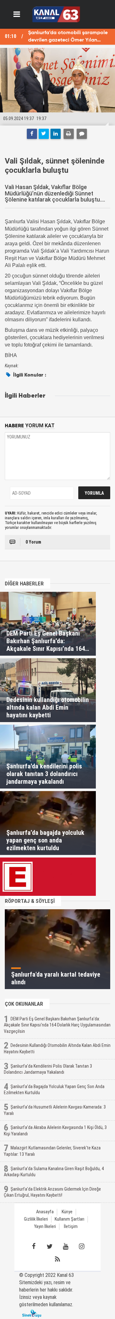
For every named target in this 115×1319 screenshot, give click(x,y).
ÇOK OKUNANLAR (24, 1004)
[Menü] (17, 14)
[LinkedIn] (55, 134)
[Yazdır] (69, 134)
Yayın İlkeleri (45, 1226)
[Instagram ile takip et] (81, 1246)
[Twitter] (44, 134)
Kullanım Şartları (69, 1219)
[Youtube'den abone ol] (65, 1246)
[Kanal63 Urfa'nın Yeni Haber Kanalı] (56, 14)
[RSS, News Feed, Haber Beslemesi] (57, 1259)
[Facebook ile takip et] (34, 1246)
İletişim (71, 1226)
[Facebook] (32, 134)
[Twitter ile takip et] (49, 1246)
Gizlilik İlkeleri (36, 1219)
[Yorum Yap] (82, 134)
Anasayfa (45, 1212)
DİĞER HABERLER (24, 583)
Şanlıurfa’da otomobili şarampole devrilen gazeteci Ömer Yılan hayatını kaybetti (68, 37)
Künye (67, 1212)
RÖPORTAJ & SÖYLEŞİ (30, 901)
